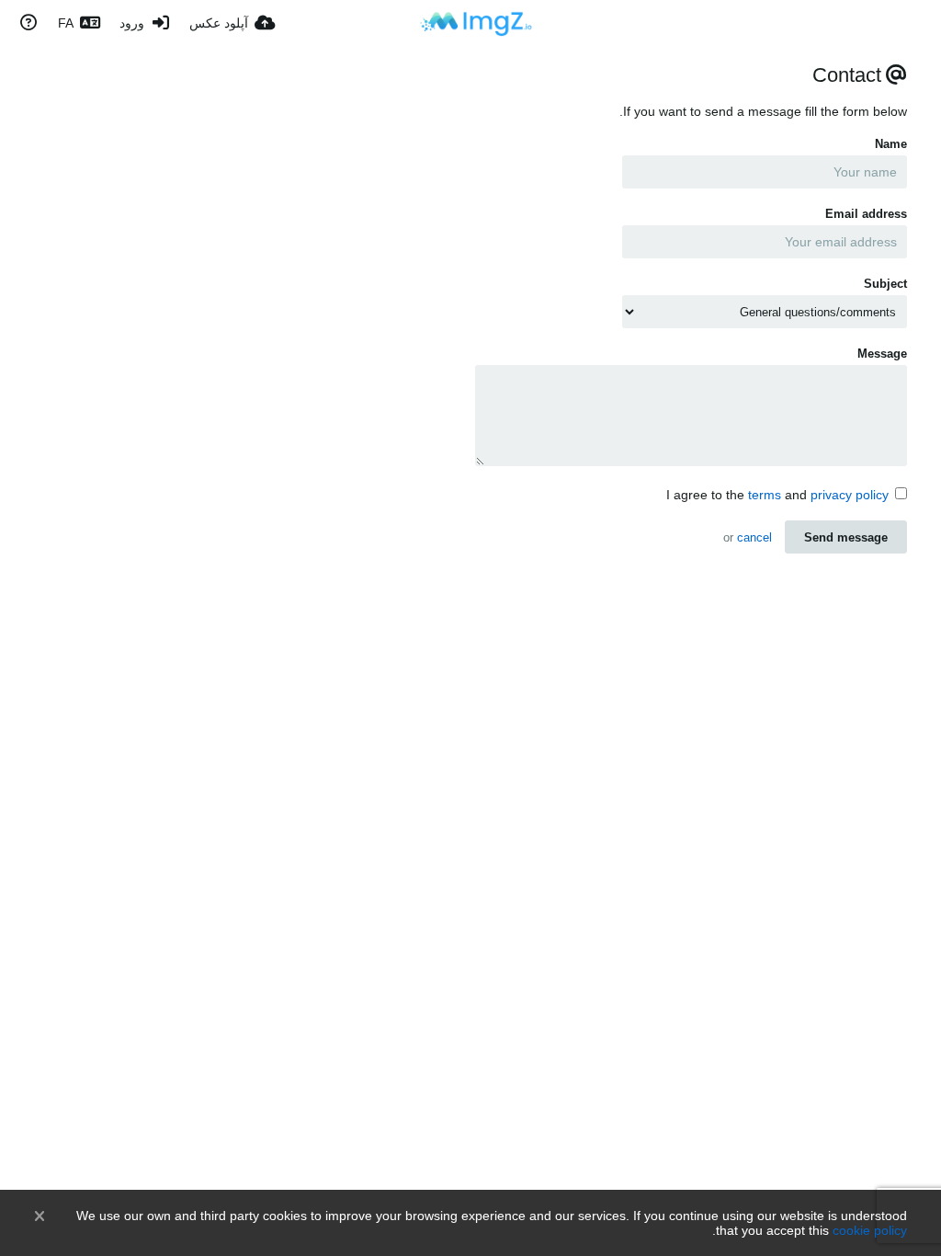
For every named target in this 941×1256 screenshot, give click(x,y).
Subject (885, 284)
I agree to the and (777, 494)
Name (891, 144)
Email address (866, 214)
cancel (754, 537)
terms (764, 494)
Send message (846, 537)
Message (882, 353)
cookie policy (870, 1230)
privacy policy (850, 494)
